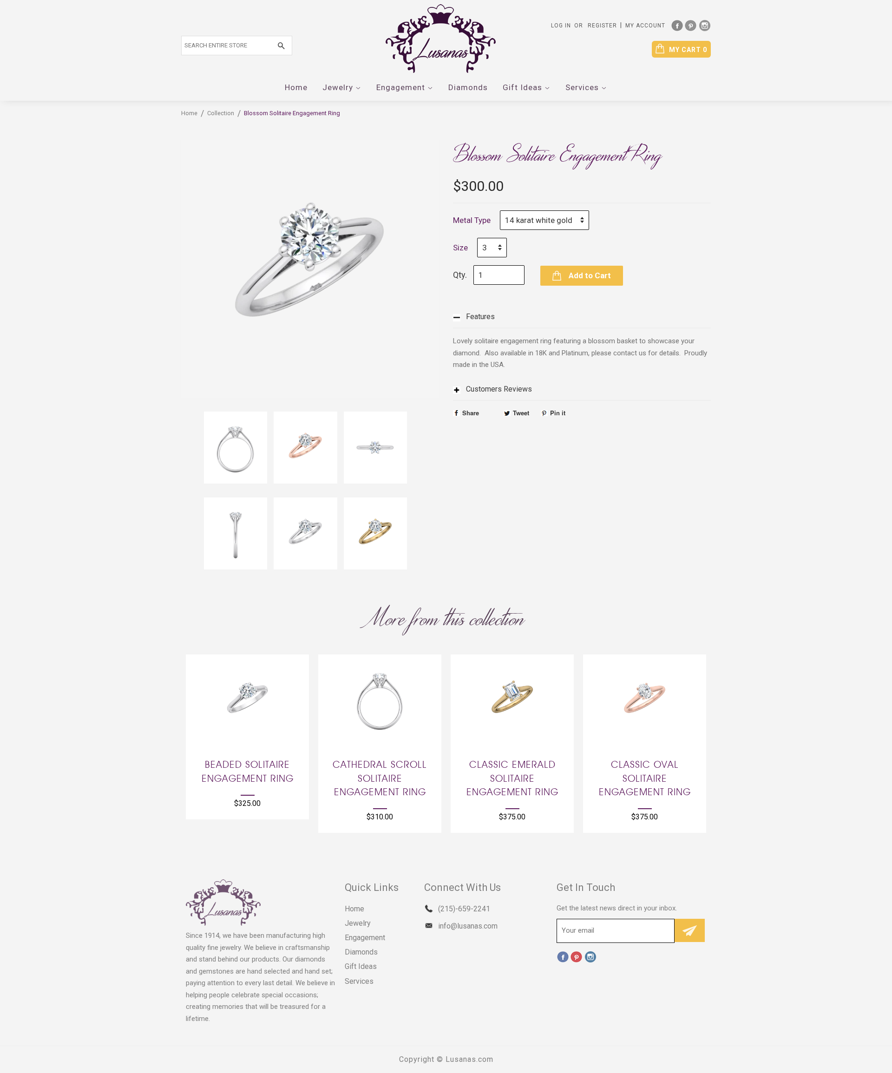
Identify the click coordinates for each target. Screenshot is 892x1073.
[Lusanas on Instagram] (705, 24)
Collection (220, 113)
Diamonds (468, 87)
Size (460, 247)
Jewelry (338, 87)
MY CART (688, 49)
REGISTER (602, 25)
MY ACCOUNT (645, 25)
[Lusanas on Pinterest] (691, 24)
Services (583, 87)
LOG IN (561, 25)
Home (296, 87)
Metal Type (472, 220)
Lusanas (461, 1059)
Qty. (460, 275)
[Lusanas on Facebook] (677, 24)
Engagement (401, 87)
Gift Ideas (523, 87)
